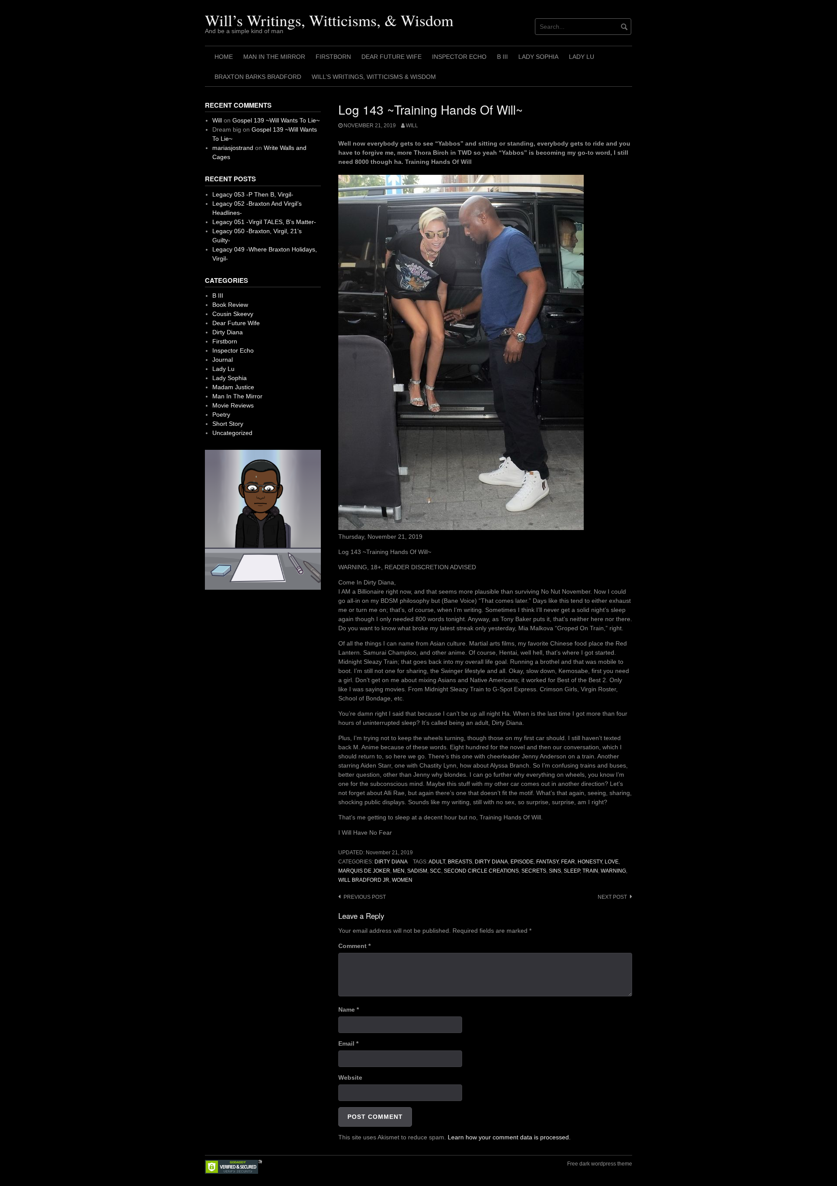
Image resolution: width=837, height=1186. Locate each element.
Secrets (533, 871)
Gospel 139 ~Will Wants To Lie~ (276, 120)
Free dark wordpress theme (599, 1164)
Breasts (460, 862)
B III (502, 56)
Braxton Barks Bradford (257, 76)
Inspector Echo (459, 56)
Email (348, 1043)
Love (612, 862)
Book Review (230, 304)
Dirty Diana (391, 862)
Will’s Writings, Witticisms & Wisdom (374, 76)
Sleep (572, 871)
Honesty (590, 862)
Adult (437, 862)
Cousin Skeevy (232, 313)
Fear (568, 862)
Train (590, 871)
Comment (354, 945)
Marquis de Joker (364, 871)
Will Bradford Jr (363, 880)
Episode (522, 862)
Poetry (221, 414)
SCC (435, 871)
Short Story (227, 423)
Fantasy (547, 862)
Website (350, 1077)
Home (223, 56)
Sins (555, 871)
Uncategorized (232, 432)
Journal (222, 359)
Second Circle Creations (481, 871)
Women (402, 880)
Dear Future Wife (391, 56)
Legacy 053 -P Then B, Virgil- (252, 194)
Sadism (417, 871)
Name (348, 1009)
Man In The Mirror (274, 56)
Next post (612, 897)
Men (399, 871)
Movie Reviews (233, 405)
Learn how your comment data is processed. (509, 1137)
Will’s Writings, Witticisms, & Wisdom (329, 20)
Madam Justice (233, 387)
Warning (613, 871)
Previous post (365, 897)
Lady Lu (581, 56)
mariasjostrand (232, 147)
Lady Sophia (538, 56)
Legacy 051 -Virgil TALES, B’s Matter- (264, 221)
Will (412, 125)
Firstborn (333, 56)
